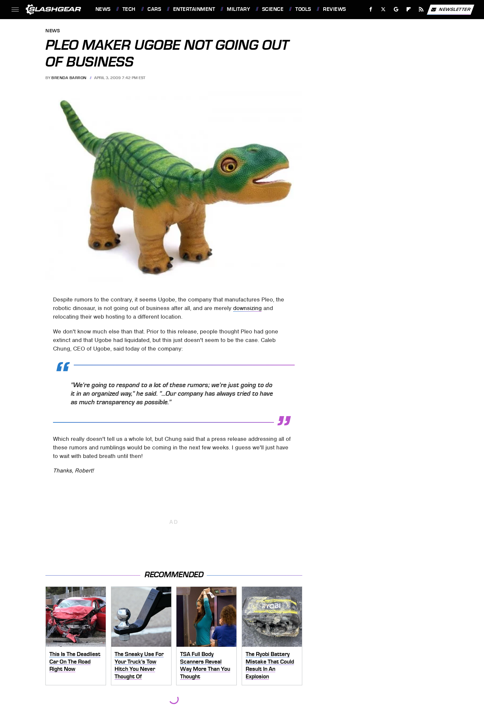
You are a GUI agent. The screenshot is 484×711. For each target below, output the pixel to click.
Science (272, 9)
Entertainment (194, 9)
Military (238, 9)
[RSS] (421, 9)
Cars (154, 9)
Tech (129, 9)
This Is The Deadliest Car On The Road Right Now (74, 661)
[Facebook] (371, 9)
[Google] (396, 9)
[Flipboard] (409, 9)
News (102, 9)
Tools (303, 9)
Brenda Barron (69, 77)
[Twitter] (383, 9)
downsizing (247, 308)
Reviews (334, 9)
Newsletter (454, 9)
